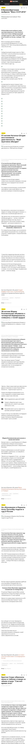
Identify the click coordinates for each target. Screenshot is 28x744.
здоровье (11, 297)
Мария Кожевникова (6, 495)
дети (11, 493)
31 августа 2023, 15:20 (5, 144)
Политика (7, 4)
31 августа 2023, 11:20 (5, 320)
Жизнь (21, 4)
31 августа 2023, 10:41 (5, 513)
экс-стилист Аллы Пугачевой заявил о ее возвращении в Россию (13, 656)
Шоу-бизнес (17, 297)
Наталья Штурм (5, 299)
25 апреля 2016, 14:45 (5, 14)
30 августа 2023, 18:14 (5, 685)
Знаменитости (5, 297)
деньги (11, 663)
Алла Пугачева (20, 663)
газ (14, 663)
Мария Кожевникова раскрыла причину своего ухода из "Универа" (13, 489)
